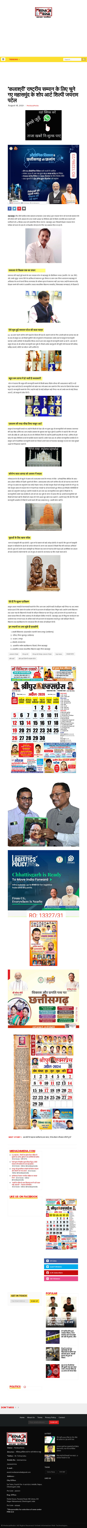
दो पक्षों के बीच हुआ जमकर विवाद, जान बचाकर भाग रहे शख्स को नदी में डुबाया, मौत (68, 1334)
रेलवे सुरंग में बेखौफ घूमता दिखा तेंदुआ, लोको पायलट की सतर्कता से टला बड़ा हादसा (24, 1163)
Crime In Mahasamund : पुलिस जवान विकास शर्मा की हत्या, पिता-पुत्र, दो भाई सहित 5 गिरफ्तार (60, 1321)
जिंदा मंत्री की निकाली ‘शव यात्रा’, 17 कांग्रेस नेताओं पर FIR (67, 1456)
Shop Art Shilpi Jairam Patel (42, 654)
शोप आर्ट (11, 659)
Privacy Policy (50, 1417)
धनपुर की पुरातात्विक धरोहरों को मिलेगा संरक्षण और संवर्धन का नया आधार (25, 1169)
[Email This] (24, 209)
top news (59, 654)
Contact (62, 1417)
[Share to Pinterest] (19, 209)
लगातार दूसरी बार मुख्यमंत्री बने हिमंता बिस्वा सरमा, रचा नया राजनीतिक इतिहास (68, 1448)
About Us (31, 1417)
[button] (3, 59)
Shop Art (25, 654)
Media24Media (33, 105)
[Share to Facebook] (10, 209)
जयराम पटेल (70, 654)
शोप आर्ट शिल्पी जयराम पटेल (27, 659)
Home (22, 1417)
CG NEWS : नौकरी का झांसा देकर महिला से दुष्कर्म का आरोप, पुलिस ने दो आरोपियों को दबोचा (25, 1156)
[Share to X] (14, 209)
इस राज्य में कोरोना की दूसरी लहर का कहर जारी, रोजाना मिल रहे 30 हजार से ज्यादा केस (68, 1368)
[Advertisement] (43, 37)
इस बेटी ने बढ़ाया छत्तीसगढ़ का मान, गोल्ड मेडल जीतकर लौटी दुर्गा (47, 1137)
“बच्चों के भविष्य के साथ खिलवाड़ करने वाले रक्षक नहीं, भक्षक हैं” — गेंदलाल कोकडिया (26, 1183)
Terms (39, 1417)
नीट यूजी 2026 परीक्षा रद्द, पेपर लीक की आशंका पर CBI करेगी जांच (67, 1438)
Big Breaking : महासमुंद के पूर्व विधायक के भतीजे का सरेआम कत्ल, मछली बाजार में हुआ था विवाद (68, 1353)
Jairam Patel (13, 654)
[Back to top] (81, 1523)
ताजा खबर (62, 1472)
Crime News (51, 1472)
